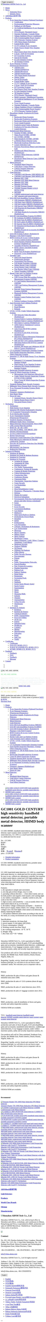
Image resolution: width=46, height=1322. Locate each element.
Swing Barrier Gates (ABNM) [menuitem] (25, 267)
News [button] (7, 10)
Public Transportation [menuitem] (21, 616)
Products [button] (8, 18)
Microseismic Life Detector (19, 447)
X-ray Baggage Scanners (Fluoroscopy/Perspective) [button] (19, 65)
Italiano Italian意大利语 (14, 1295)
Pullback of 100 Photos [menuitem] (22, 26)
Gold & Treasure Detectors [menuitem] (23, 168)
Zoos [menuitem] (16, 606)
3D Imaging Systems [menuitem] (21, 62)
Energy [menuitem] (16, 621)
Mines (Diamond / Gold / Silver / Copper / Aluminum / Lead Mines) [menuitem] (29, 541)
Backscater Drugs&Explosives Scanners (24, 370)
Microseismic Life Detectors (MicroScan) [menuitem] (28, 374)
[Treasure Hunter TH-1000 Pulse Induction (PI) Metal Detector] (23, 1104)
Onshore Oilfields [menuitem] (20, 546)
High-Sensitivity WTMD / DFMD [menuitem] (26, 139)
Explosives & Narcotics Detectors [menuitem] (26, 127)
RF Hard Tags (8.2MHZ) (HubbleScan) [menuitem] (28, 220)
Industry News (15, 14)
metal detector (12, 1019)
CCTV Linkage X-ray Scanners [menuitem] (25, 46)
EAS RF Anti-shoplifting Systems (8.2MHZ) (26, 727)
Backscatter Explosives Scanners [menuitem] (25, 119)
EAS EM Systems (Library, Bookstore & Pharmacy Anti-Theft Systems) (24, 235)
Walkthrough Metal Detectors (20, 719)
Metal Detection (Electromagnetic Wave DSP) (26, 424)
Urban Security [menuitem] (19, 602)
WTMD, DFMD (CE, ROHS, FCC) (23, 649)
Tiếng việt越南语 (11, 1307)
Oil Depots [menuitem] (18, 548)
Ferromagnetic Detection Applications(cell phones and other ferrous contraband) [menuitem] (29, 500)
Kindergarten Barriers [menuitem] (22, 259)
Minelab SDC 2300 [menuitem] (21, 178)
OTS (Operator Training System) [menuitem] (26, 40)
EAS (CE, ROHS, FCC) (18, 645)
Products (8, 707)
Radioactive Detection (17, 449)
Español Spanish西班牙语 (14, 1286)
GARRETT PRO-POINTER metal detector (22, 1113)
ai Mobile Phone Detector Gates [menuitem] (25, 141)
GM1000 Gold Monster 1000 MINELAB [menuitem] (29, 174)
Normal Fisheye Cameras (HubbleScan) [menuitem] (28, 319)
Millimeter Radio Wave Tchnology (22, 422)
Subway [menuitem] (17, 580)
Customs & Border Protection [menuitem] (24, 471)
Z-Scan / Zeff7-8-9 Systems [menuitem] (24, 54)
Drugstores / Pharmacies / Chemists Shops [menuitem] (29, 491)
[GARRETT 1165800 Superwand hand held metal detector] (22, 1123)
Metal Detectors (15, 721)
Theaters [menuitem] (17, 598)
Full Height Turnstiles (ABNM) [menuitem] (25, 263)
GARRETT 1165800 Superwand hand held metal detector (21, 1125)
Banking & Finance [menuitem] (21, 612)
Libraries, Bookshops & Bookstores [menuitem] (27, 527)
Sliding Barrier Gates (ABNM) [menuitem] (25, 265)
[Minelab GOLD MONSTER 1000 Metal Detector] (20, 1171)
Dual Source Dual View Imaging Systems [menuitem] (29, 52)
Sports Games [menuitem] (19, 586)
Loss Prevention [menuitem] (20, 525)
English (4, 1275)
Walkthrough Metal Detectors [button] (20, 131)
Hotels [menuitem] (16, 521)
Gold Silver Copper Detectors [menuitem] (24, 166)
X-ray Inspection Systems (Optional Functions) (26, 709)
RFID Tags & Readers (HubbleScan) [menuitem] (27, 251)
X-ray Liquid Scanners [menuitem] (22, 103)
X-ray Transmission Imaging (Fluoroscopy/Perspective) (20, 417)
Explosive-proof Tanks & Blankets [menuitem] (26, 125)
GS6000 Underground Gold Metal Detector (20, 1109)
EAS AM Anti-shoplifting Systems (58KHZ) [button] (25, 198)
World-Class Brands (8, 1202)
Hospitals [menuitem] (17, 519)
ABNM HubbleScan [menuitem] (21, 69)
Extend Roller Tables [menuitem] (21, 44)
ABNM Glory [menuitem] (19, 67)
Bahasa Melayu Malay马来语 (16, 1309)
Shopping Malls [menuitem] (19, 594)
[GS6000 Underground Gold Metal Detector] (17, 1108)
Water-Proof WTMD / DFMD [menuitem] (25, 135)
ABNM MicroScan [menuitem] (21, 71)
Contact (8, 661)
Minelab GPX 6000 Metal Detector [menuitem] (26, 180)
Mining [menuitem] (16, 629)
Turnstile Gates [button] (15, 255)
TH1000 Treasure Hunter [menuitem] (23, 186)
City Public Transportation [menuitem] (23, 467)
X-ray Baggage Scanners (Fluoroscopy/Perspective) (19, 712)
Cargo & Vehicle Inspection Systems (23, 756)
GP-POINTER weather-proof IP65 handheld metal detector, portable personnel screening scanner (22, 1120)
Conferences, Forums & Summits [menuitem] (26, 469)
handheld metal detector (14, 1015)
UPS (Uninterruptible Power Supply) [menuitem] (27, 38)
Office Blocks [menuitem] (19, 552)
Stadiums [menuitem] (17, 582)
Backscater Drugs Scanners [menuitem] (24, 117)
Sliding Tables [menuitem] (19, 77)
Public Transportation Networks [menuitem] (25, 562)
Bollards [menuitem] (17, 309)
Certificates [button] (9, 641)
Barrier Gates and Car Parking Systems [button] (23, 273)
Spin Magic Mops (16, 394)
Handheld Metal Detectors (19, 776)
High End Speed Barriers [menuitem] (23, 257)
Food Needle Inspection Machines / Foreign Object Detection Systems (25, 353)
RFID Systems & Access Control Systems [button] (24, 238)
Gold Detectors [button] (15, 172)
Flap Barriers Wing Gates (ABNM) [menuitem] (26, 269)
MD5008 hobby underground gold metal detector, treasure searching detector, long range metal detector (21, 1132)
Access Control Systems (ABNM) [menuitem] (26, 240)
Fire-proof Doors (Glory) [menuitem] (23, 402)
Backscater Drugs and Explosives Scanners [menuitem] (29, 121)
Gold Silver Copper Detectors (20, 778)
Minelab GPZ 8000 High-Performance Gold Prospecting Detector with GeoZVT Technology (21, 1148)
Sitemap (4, 1207)
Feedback (13, 653)
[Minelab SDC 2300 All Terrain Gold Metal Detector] (20, 1167)
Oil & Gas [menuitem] (18, 619)
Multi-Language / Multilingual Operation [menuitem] (28, 97)
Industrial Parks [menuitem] (19, 623)
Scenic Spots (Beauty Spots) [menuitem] (24, 584)
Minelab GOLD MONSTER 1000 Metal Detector (22, 1172)
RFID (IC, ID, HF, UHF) (19, 428)
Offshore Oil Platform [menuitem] (22, 550)
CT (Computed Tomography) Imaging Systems (26, 350)
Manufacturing (6, 1211)
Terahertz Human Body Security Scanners (25, 384)
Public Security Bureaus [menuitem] (22, 554)
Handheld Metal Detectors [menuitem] (23, 164)
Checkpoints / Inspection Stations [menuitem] (26, 481)
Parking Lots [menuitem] (18, 570)
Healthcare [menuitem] (18, 625)
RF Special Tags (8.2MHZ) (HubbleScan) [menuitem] (29, 224)
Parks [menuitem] (16, 560)
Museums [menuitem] (17, 530)
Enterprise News (16, 12)
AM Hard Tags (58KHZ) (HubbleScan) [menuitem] (28, 202)
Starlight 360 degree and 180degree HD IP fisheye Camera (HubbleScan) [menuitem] (29, 347)
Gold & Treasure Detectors (19, 780)
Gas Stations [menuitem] (18, 511)
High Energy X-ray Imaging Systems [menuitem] (27, 364)
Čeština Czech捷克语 (13, 1316)
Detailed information (12, 857)
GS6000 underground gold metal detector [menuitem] (29, 194)
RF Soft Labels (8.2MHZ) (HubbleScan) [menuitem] (28, 222)
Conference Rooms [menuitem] (21, 477)
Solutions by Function (17, 457)
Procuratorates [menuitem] (19, 556)
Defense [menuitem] (17, 493)
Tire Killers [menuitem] (18, 305)
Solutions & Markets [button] (12, 451)
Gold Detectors (15, 723)
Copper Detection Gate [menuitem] (22, 145)
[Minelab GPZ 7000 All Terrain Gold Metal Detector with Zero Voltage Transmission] (23, 1153)
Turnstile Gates (15, 735)
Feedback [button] (8, 651)
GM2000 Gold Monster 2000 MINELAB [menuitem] (29, 176)
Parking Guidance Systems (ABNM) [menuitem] (27, 301)
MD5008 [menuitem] (17, 192)
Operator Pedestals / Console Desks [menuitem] (26, 34)
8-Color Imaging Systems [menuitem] (23, 60)
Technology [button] (9, 404)
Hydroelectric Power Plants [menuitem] (24, 517)
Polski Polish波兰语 (12, 1314)
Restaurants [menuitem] (18, 576)
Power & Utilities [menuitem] (20, 618)
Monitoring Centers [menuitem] (21, 538)
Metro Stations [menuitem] (19, 536)
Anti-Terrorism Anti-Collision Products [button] (23, 303)
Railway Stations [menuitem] (20, 572)
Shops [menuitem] (16, 592)
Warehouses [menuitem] (18, 604)
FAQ (11, 655)
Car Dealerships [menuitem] (20, 485)
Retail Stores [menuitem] (18, 574)
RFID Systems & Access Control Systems (24, 733)
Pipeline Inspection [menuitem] (21, 568)
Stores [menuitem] (16, 590)
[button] (4, 701)
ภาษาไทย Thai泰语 (12, 1304)
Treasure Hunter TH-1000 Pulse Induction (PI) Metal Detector (23, 1106)
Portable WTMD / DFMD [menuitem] (23, 133)
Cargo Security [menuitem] (19, 483)
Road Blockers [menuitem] (19, 307)
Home (7, 8)
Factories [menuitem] (17, 505)
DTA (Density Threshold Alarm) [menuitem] (25, 32)
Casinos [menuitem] (17, 487)
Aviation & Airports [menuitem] (21, 461)
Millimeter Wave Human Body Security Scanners (27, 386)
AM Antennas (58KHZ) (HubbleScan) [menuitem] (28, 200)
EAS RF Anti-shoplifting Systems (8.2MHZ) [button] (26, 216)
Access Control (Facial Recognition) (23, 434)
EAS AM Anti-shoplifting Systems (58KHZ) (25, 725)
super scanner (34, 1017)
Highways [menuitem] (18, 513)
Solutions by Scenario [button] (17, 459)
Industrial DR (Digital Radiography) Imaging (26, 410)
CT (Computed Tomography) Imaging (23, 412)
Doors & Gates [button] (15, 396)
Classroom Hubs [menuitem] (20, 479)
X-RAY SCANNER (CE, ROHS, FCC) (24, 647)
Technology (14, 406)
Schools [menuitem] (17, 596)
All (11, 774)
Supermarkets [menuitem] (19, 588)
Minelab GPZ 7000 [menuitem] (21, 182)
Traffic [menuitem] (16, 639)
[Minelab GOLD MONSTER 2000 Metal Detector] (20, 1163)
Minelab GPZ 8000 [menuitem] (21, 184)
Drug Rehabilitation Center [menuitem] (23, 489)
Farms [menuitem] (16, 503)
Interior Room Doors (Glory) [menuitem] (24, 400)
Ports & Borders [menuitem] (20, 564)
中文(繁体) (9, 1283)
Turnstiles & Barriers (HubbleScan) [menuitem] (26, 246)
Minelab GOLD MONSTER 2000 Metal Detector (22, 1164)
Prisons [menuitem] (16, 558)
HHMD (10, 1017)
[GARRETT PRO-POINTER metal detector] (17, 1112)
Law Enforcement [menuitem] (20, 528)
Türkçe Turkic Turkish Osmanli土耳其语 (20, 1302)
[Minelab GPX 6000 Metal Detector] (14, 1159)
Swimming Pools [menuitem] (20, 578)
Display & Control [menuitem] (20, 495)
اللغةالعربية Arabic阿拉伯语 (15, 1299)
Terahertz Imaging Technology (20, 420)
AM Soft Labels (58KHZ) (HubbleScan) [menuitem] (28, 204)
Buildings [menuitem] (17, 610)
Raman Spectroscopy (17, 435)
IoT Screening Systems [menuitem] (22, 56)
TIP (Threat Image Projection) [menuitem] (24, 42)
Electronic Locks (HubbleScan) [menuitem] (25, 253)
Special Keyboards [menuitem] (21, 58)
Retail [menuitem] (16, 635)
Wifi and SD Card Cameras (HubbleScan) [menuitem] (29, 341)
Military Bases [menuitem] (19, 534)
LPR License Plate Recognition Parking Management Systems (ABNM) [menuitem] (28, 278)
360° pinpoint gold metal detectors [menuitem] (26, 196)
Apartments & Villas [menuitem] (21, 463)
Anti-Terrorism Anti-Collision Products (23, 739)
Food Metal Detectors (17, 782)
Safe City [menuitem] (17, 637)
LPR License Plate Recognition (21, 426)
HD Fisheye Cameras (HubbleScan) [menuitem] (27, 323)
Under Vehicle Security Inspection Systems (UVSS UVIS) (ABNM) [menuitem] (29, 377)
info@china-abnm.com (9, 1254)
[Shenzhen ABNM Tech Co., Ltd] (23, 4)
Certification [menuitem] (18, 22)
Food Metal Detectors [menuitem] (22, 170)
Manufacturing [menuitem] (19, 631)
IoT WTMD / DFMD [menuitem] (22, 137)
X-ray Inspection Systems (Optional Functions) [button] (26, 20)
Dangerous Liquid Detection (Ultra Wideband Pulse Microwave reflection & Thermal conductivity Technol (26, 439)
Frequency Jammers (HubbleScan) (22, 392)
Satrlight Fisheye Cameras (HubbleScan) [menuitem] (28, 321)
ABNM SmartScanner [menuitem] (22, 73)
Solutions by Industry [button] (17, 608)
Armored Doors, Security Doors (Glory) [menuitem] (28, 398)
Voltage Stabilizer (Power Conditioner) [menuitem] (28, 36)
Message (13, 659)
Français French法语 (12, 1290)
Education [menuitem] (17, 633)
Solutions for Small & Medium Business (24, 455)
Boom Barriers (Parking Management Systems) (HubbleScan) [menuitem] (27, 243)
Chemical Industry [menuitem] (20, 614)
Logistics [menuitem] (17, 627)
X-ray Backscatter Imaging (19, 414)
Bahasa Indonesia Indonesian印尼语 (18, 1311)
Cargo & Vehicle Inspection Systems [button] (23, 372)
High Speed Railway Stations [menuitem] (24, 515)
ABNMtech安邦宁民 (13, 16)
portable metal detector (21, 1017)
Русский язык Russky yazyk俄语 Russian (20, 1297)
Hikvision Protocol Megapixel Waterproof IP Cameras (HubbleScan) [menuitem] (29, 338)
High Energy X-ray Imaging (20, 408)
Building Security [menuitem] (20, 465)
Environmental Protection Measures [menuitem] (26, 24)
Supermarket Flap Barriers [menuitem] (23, 261)
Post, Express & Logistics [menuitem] (23, 566)
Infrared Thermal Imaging (19, 432)
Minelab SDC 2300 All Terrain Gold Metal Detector (19, 1169)
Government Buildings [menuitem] (22, 509)
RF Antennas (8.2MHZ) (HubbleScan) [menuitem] (28, 218)
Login (10, 851)
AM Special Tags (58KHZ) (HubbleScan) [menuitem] (29, 206)
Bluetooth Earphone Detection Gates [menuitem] (27, 143)
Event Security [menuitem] (19, 507)
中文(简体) (9, 1281)
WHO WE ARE (24, 686)
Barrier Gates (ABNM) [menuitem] (22, 275)
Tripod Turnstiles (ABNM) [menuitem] (23, 271)
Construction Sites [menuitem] (20, 475)
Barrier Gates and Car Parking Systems (23, 737)
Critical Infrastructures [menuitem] (22, 473)
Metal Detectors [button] (15, 162)
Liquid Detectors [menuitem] (20, 129)
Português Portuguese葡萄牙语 (16, 1288)
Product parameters (12, 859)
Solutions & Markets (17, 453)
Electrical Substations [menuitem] (21, 497)
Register (18, 851)
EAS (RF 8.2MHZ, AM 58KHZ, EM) (23, 430)
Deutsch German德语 (13, 1293)
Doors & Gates (15, 770)
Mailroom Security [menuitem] (20, 544)
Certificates (14, 643)
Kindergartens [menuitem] (19, 523)
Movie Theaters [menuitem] (19, 532)
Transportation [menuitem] (19, 600)
